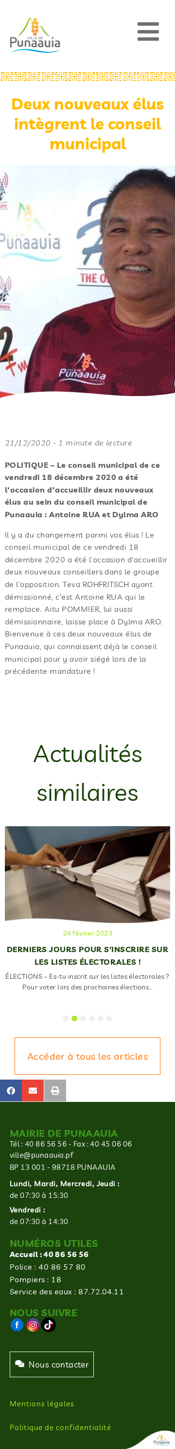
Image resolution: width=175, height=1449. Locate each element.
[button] (148, 31)
